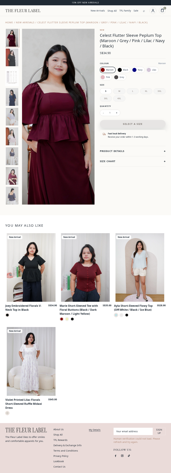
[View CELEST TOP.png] (12, 156)
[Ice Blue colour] (116, 315)
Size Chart (133, 161)
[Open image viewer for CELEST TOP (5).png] (58, 117)
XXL (159, 91)
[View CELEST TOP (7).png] (12, 176)
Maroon (109, 69)
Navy (140, 69)
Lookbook (58, 461)
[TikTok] (129, 456)
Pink (108, 77)
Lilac (154, 69)
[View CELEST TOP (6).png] (12, 57)
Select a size (133, 123)
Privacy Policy (60, 456)
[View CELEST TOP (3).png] (12, 117)
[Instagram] (122, 456)
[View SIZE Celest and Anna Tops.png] (12, 77)
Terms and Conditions (65, 450)
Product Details (133, 151)
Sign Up (159, 431)
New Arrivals (98, 10)
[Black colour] (7, 315)
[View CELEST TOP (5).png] (12, 38)
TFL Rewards (60, 440)
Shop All (112, 10)
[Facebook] (116, 456)
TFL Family (125, 10)
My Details (95, 429)
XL (146, 91)
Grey (122, 77)
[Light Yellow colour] (67, 319)
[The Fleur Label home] (22, 10)
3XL (106, 98)
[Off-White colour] (121, 315)
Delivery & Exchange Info (67, 445)
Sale (136, 10)
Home (9, 22)
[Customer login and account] (153, 10)
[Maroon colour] (62, 319)
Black (125, 69)
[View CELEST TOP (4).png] (12, 97)
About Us (58, 429)
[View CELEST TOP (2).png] (12, 136)
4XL (119, 98)
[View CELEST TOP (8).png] (12, 196)
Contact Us (59, 466)
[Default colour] (7, 413)
